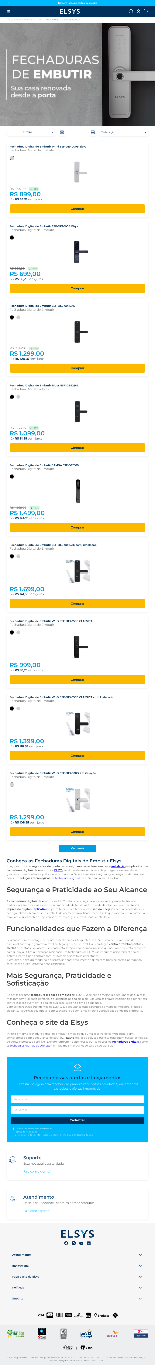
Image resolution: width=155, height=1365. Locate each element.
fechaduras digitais (67, 878)
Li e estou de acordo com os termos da (33, 1128)
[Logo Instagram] (73, 1243)
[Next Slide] (146, 3)
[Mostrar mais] (77, 848)
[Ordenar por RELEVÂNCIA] (123, 132)
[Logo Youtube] (81, 1243)
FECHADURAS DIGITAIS (27, 19)
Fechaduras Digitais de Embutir (63, 19)
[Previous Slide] (8, 3)
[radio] (62, 132)
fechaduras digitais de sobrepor (31, 1045)
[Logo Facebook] (66, 1243)
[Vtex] (86, 1348)
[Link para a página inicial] (8, 19)
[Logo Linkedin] (89, 1243)
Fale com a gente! (36, 1171)
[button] (138, 11)
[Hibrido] (68, 1348)
